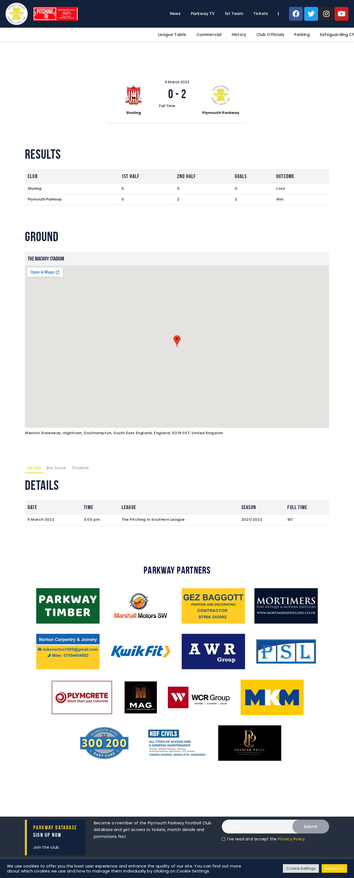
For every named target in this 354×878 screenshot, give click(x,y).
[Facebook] (296, 14)
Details (34, 468)
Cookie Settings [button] (301, 868)
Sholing (34, 188)
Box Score (56, 468)
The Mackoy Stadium (46, 259)
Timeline (80, 468)
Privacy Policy (291, 839)
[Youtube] (341, 14)
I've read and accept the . (266, 839)
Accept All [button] (334, 868)
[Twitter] (311, 14)
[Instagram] (326, 14)
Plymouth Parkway (45, 199)
